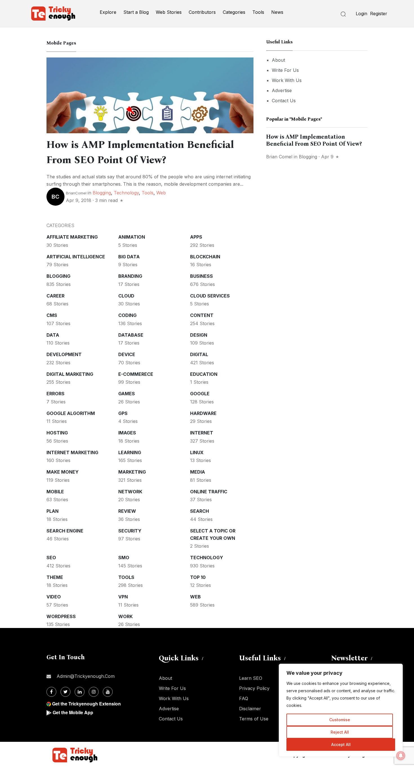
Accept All (341, 744)
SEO (51, 557)
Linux (197, 452)
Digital (199, 354)
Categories (234, 12)
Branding (130, 276)
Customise (339, 719)
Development (64, 354)
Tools (258, 12)
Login (361, 13)
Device (126, 354)
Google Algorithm (70, 413)
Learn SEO (250, 678)
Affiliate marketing (72, 237)
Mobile (55, 491)
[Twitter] (65, 692)
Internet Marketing (72, 452)
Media (197, 472)
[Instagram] (94, 692)
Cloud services (210, 296)
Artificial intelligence (75, 256)
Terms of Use (253, 719)
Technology (126, 193)
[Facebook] (51, 692)
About (278, 60)
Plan (52, 511)
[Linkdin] (79, 692)
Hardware (203, 413)
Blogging (102, 193)
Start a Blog (136, 12)
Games (126, 393)
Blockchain (205, 256)
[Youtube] (108, 692)
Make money (62, 472)
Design (198, 335)
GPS (123, 413)
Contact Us (284, 100)
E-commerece (135, 374)
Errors (55, 393)
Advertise (282, 90)
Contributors (202, 12)
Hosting (57, 433)
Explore (108, 12)
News (277, 12)
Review (127, 511)
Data (52, 335)
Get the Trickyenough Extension (86, 703)
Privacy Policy (254, 688)
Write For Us (285, 70)
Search (199, 511)
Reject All (340, 732)
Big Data (129, 256)
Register (378, 13)
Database (130, 335)
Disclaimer (250, 708)
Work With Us (287, 80)
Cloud (126, 296)
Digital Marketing (69, 374)
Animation (131, 237)
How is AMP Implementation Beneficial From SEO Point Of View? (314, 140)
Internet (201, 433)
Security (129, 531)
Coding (127, 315)
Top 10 (198, 577)
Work (125, 616)
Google (200, 393)
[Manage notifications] (400, 755)
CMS (51, 315)
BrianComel (76, 193)
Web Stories (169, 12)
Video (53, 597)
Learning (129, 452)
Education (203, 374)
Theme (54, 577)
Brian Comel (279, 156)
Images (127, 433)
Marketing (132, 472)
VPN (123, 597)
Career (55, 296)
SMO (123, 557)
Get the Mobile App (73, 712)
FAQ (243, 698)
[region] (341, 710)
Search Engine (64, 531)
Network (130, 491)
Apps (196, 237)
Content (201, 315)
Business (201, 276)
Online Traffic (208, 491)
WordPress (61, 616)
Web (161, 193)
